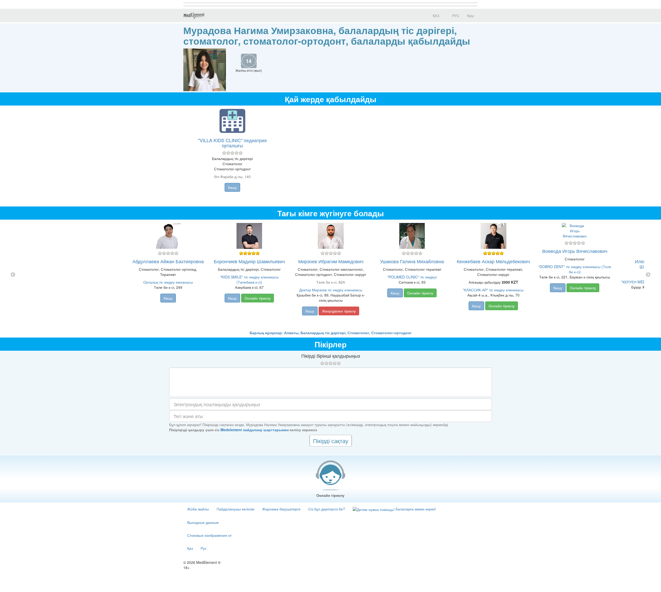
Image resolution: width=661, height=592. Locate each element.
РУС (455, 15)
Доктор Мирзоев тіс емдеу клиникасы (330, 289)
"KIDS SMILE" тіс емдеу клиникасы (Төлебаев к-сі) (249, 279)
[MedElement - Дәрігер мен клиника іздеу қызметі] (193, 15)
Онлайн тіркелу (258, 298)
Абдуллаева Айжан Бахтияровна (168, 261)
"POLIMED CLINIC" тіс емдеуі (412, 276)
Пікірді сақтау (330, 441)
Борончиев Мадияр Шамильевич (249, 261)
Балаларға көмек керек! (415, 508)
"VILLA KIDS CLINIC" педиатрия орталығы (232, 143)
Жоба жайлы (198, 508)
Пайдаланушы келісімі (235, 508)
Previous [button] (12, 274)
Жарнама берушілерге (281, 508)
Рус (204, 548)
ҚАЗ (435, 15)
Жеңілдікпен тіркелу (339, 311)
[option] (330, 275)
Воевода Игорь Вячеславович (574, 250)
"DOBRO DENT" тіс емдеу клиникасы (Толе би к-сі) (574, 269)
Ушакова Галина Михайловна (412, 261)
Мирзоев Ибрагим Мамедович (330, 261)
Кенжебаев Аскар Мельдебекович (493, 261)
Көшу (232, 187)
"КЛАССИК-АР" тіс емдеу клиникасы (493, 289)
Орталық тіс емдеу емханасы (168, 282)
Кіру (470, 15)
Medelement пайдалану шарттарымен (255, 429)
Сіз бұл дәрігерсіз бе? (326, 508)
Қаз (190, 548)
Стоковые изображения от (209, 535)
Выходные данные (203, 522)
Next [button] (648, 274)
